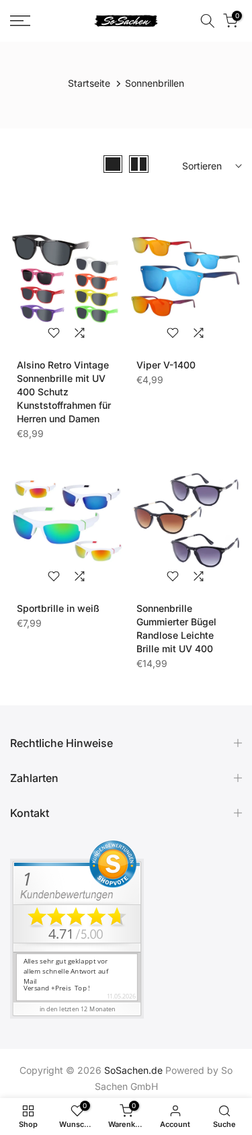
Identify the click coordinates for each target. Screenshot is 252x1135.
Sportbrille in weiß (58, 608)
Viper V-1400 (166, 364)
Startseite (89, 83)
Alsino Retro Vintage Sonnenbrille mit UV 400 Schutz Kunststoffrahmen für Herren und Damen (64, 391)
